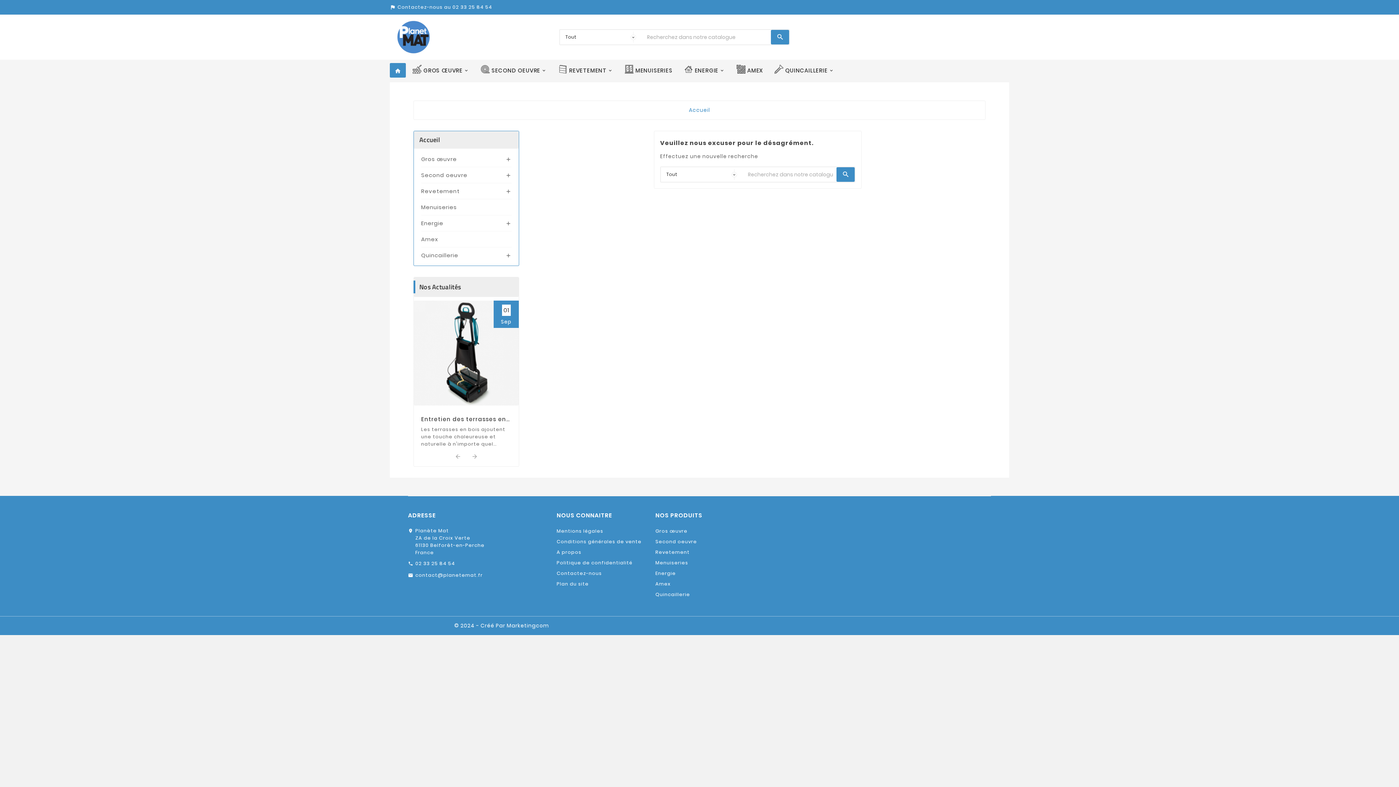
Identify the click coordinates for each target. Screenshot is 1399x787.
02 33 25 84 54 (435, 563)
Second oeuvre (444, 175)
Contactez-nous (579, 573)
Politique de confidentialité (594, 562)
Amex (429, 239)
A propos (569, 552)
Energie (432, 223)
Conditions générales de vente (599, 541)
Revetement (440, 191)
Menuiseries (439, 207)
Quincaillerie (439, 255)
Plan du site (573, 583)
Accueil (429, 140)
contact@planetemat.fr (449, 575)
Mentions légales (580, 531)
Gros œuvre (439, 159)
